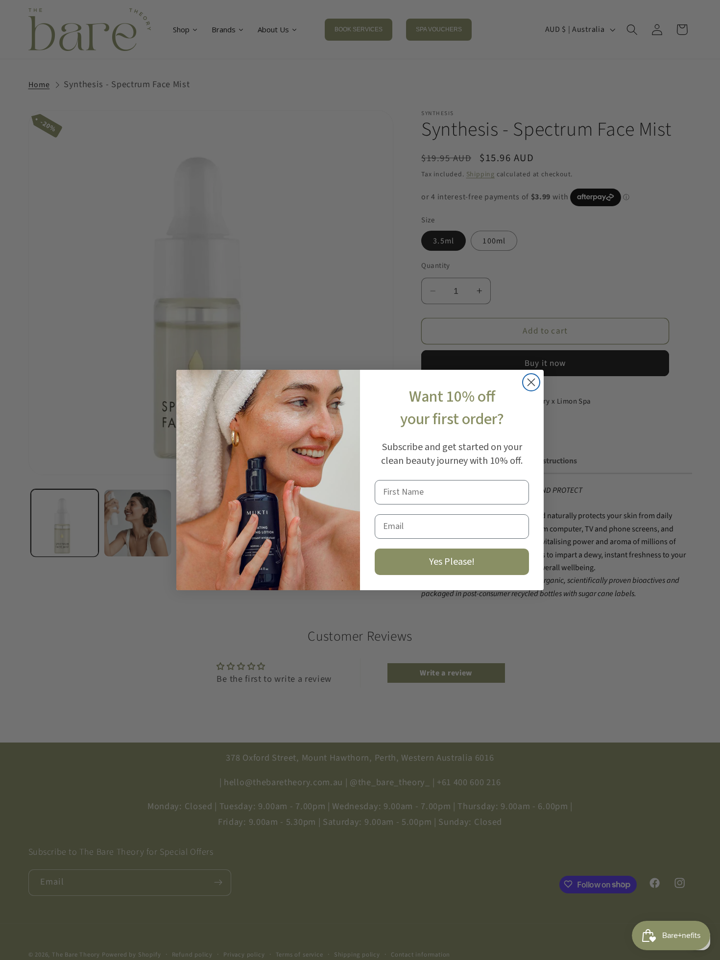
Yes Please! (452, 562)
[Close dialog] (531, 382)
